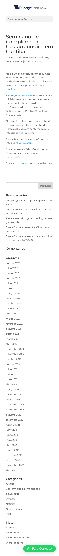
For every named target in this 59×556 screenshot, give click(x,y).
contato (22, 163)
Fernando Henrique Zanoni (27, 57)
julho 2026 (12, 268)
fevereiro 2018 (14, 455)
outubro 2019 (13, 359)
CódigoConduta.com (20, 95)
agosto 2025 (13, 278)
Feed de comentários (18, 537)
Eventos (17, 61)
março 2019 (12, 389)
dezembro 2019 (15, 349)
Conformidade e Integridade (23, 488)
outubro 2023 (13, 303)
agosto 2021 (13, 333)
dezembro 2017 (15, 465)
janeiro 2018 (13, 460)
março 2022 (13, 318)
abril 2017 (11, 470)
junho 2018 (12, 434)
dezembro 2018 (15, 404)
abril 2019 (11, 384)
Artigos (10, 483)
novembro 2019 (15, 354)
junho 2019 (12, 374)
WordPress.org (14, 542)
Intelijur (10, 89)
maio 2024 (12, 288)
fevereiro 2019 (14, 394)
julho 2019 (12, 369)
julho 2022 (12, 308)
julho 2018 (12, 429)
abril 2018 (11, 445)
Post (8, 514)
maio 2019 (12, 379)
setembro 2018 (14, 419)
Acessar (10, 527)
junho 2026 (12, 273)
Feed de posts (14, 532)
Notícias (10, 504)
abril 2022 (11, 313)
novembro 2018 (15, 409)
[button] (39, 548)
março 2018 (12, 450)
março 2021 (12, 338)
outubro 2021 (13, 328)
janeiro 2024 (13, 298)
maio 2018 (12, 439)
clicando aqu (23, 142)
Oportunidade (14, 509)
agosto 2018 (13, 424)
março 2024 (13, 293)
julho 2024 (12, 283)
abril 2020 (11, 343)
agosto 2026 (13, 263)
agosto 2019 (13, 364)
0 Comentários (33, 61)
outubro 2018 (13, 414)
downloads (12, 493)
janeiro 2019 (13, 399)
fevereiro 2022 (14, 323)
